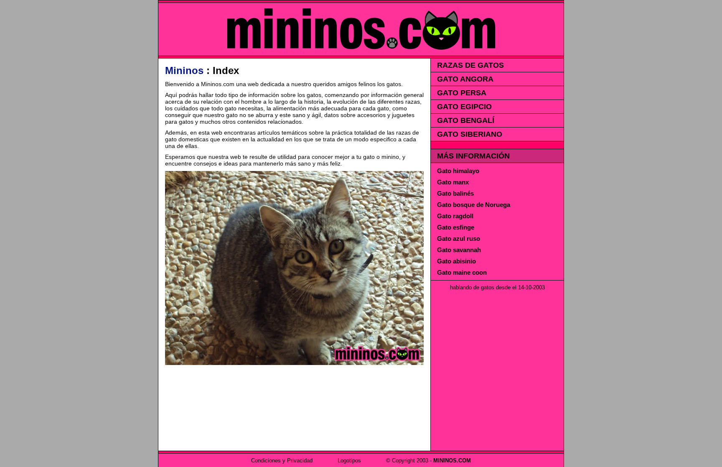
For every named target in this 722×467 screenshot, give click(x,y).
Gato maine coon (462, 272)
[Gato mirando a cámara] (294, 363)
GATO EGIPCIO (464, 106)
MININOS (361, 29)
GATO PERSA (461, 93)
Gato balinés (455, 193)
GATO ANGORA (465, 79)
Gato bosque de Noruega (473, 204)
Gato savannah (459, 249)
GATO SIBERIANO (469, 134)
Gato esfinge (455, 227)
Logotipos (349, 460)
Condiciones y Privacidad (282, 460)
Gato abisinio (456, 261)
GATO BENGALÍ (465, 120)
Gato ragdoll (455, 215)
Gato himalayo (458, 170)
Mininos (184, 70)
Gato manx (453, 182)
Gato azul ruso (458, 238)
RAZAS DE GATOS (470, 65)
